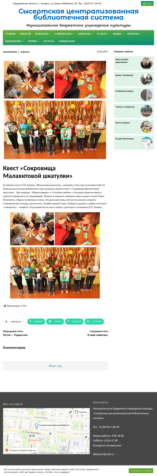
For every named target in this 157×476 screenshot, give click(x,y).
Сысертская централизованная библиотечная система (78, 14)
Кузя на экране (122, 123)
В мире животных (98, 335)
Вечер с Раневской (124, 75)
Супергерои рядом (124, 91)
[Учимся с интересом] (146, 111)
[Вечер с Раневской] (146, 79)
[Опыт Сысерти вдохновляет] (146, 63)
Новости (25, 52)
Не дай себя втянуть (124, 139)
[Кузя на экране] (146, 127)
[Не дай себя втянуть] (146, 143)
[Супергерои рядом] (146, 95)
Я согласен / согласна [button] (141, 471)
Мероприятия (10, 52)
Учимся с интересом (125, 107)
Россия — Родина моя (15, 335)
